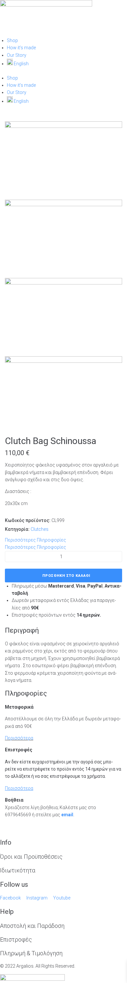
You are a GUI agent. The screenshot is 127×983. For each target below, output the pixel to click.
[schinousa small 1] (63, 282)
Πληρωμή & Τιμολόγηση (31, 953)
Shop (12, 40)
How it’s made (21, 47)
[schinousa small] (63, 126)
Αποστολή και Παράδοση (32, 925)
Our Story (16, 55)
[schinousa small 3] (63, 204)
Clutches (40, 529)
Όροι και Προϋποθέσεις (31, 856)
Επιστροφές (16, 939)
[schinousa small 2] (63, 361)
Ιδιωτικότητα (17, 870)
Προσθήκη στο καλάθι (66, 576)
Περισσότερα (19, 738)
